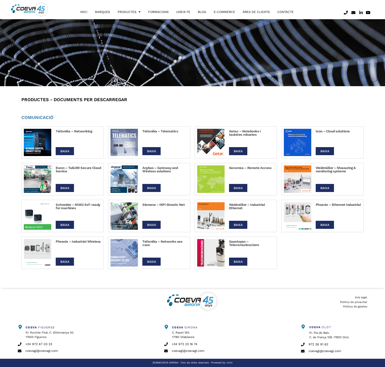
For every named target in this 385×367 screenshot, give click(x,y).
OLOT (320, 327)
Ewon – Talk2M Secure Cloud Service (78, 169)
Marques (102, 12)
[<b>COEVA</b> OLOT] (303, 327)
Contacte (285, 12)
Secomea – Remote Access (250, 168)
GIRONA (185, 327)
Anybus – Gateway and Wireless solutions (160, 169)
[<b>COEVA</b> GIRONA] (166, 327)
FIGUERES (40, 327)
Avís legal (361, 297)
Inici (83, 12)
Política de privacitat (353, 302)
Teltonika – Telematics (160, 131)
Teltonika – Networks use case (162, 243)
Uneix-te (183, 12)
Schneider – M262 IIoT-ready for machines (78, 206)
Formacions (158, 12)
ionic (230, 362)
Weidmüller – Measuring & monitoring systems (336, 169)
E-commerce (224, 12)
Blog (202, 12)
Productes (127, 12)
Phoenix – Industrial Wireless (78, 242)
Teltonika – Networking (74, 131)
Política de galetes (355, 306)
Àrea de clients (256, 12)
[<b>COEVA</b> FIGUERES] (20, 327)
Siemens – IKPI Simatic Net (163, 205)
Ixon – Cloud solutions (333, 131)
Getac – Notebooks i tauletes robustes (245, 133)
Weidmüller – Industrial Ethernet (247, 206)
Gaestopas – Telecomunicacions (244, 243)
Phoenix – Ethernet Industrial (338, 205)
